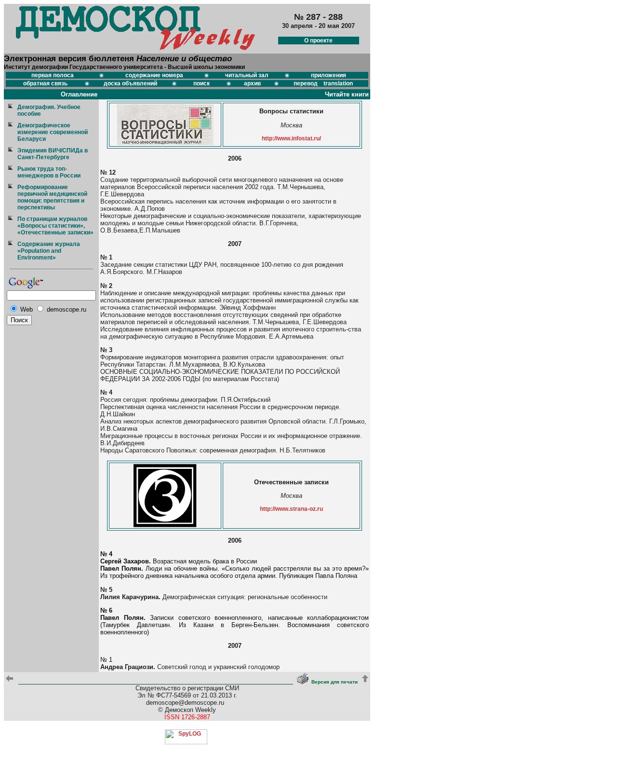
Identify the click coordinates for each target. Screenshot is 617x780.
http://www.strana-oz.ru (291, 509)
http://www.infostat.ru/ (291, 138)
